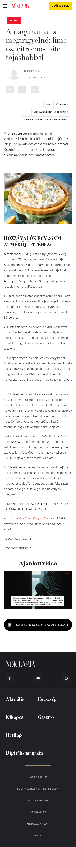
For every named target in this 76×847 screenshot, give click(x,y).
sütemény (62, 104)
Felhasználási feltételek (38, 788)
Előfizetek (60, 5)
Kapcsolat (38, 812)
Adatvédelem (38, 800)
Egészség (47, 699)
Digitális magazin (24, 752)
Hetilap (14, 734)
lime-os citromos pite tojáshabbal (46, 119)
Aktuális (15, 699)
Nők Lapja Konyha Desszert (51, 112)
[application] (38, 590)
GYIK (38, 835)
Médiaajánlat (38, 823)
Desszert (14, 21)
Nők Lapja (20, 5)
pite (48, 104)
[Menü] (5, 6)
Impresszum (38, 777)
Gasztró (46, 716)
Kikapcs (14, 716)
